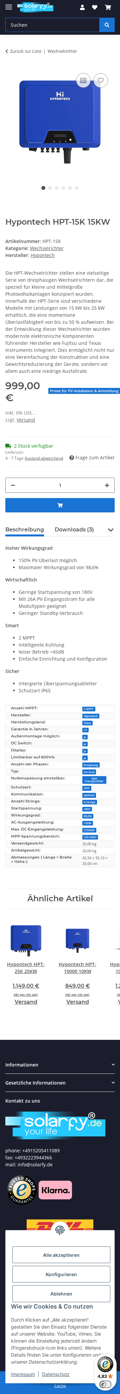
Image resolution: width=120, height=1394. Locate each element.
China (87, 723)
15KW (87, 823)
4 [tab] (63, 188)
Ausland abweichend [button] (44, 458)
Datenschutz (56, 1374)
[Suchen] (107, 25)
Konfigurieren (61, 1274)
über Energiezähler (94, 779)
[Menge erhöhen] (107, 485)
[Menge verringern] (13, 485)
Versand (26, 420)
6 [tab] (77, 188)
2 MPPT (89, 709)
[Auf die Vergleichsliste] (83, 80)
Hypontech (91, 716)
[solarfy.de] (55, 1126)
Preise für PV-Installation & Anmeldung (84, 391)
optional (89, 795)
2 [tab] (50, 188)
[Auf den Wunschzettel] (100, 80)
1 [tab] (43, 188)
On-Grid (89, 772)
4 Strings (89, 802)
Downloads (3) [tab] (74, 529)
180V (87, 809)
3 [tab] (57, 188)
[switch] (105, 1384)
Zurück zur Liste (25, 51)
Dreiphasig (91, 765)
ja (85, 737)
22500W (89, 830)
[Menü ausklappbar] (8, 4)
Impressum (23, 1374)
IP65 (87, 788)
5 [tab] (70, 188)
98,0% (88, 816)
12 (85, 730)
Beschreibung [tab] (24, 529)
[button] (82, 7)
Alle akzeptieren (61, 1255)
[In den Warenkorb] (60, 505)
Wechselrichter (47, 248)
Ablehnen (61, 1294)
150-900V (90, 837)
